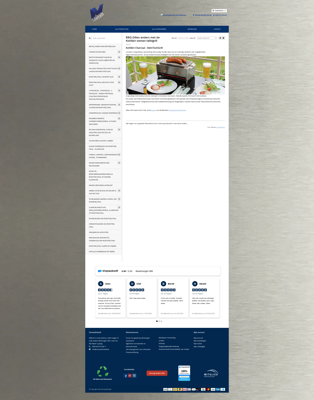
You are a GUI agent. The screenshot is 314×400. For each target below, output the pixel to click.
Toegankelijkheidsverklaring (169, 346)
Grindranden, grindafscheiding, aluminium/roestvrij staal (102, 106)
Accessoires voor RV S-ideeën (101, 141)
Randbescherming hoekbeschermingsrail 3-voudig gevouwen (102, 121)
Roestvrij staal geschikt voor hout (101, 83)
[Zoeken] (90, 38)
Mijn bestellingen (200, 341)
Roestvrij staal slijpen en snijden (102, 246)
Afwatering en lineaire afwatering (103, 113)
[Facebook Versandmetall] (125, 376)
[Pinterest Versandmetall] (130, 376)
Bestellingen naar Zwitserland (102, 46)
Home (94, 29)
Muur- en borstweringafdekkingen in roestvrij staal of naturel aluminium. (101, 175)
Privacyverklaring (132, 352)
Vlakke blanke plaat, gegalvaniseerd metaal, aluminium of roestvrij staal (103, 210)
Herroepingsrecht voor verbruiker (138, 349)
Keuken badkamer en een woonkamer (99, 164)
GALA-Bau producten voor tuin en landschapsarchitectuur (103, 69)
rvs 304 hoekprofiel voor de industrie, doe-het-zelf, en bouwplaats (101, 132)
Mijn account (221, 15)
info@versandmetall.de (100, 349)
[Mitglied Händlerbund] (211, 373)
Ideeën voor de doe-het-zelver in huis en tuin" (102, 192)
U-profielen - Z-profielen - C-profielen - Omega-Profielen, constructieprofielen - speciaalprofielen (101, 94)
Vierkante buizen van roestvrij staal (101, 225)
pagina (153, 110)
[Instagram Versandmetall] (134, 376)
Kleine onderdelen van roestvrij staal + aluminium (102, 147)
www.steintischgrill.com (177, 110)
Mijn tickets (198, 343)
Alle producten (121, 29)
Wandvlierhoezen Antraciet (101, 185)
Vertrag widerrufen (157, 373)
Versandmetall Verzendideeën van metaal (174, 349)
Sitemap (162, 343)
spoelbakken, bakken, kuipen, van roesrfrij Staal (103, 200)
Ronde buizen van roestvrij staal (102, 218)
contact (217, 29)
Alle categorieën (159, 29)
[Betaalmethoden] (165, 389)
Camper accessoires (97, 52)
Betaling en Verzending (167, 338)
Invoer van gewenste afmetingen (138, 338)
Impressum (192, 29)
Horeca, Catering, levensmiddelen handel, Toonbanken (103, 156)
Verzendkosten (220, 127)
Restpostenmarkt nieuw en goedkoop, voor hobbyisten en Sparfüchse (102, 60)
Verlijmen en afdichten (98, 232)
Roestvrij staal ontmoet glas (101, 77)
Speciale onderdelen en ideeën (102, 251)
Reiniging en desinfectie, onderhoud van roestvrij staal (102, 239)
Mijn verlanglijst (199, 346)
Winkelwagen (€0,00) (203, 15)
